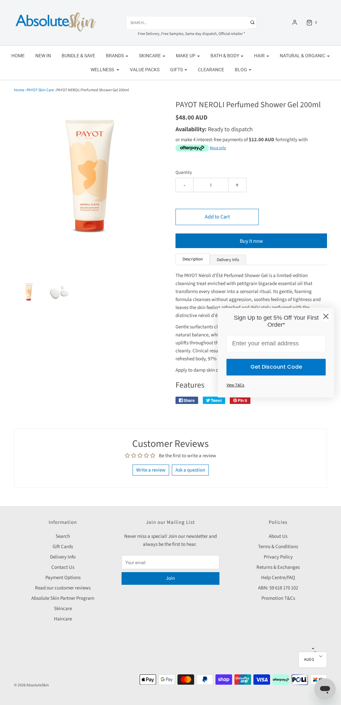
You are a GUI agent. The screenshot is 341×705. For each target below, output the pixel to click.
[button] (29, 292)
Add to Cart (217, 216)
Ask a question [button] (190, 470)
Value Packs (145, 69)
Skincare (63, 608)
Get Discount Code (276, 367)
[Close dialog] (326, 316)
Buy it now (251, 241)
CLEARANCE (211, 69)
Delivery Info (63, 556)
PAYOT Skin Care (40, 90)
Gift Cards (63, 546)
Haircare (63, 618)
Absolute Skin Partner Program (62, 598)
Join (170, 578)
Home (18, 55)
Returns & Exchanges (278, 567)
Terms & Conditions (278, 546)
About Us (278, 536)
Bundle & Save (78, 55)
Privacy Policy (278, 556)
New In (43, 55)
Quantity (183, 172)
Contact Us (62, 567)
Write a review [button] (151, 470)
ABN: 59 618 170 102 (278, 587)
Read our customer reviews (63, 587)
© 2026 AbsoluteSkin (31, 685)
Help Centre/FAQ (278, 577)
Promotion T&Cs (278, 598)
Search (63, 536)
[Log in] (295, 22)
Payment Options (63, 577)
